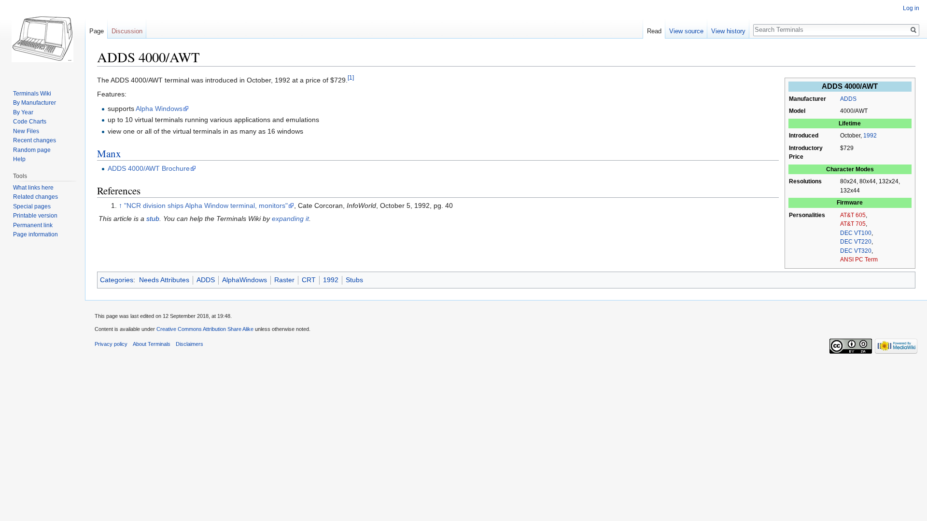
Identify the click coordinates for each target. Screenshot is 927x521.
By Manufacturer (34, 102)
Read (654, 31)
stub (152, 218)
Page (96, 31)
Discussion (127, 31)
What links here (33, 187)
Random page (32, 150)
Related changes (35, 196)
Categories (116, 280)
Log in (911, 8)
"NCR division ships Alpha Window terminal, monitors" (206, 205)
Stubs (354, 280)
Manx (109, 153)
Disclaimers (189, 344)
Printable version (35, 215)
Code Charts (29, 121)
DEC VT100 (855, 233)
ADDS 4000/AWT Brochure (149, 168)
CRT (309, 280)
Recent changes (34, 140)
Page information (35, 234)
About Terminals (151, 344)
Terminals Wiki (32, 93)
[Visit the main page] (42, 38)
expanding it (290, 218)
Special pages (32, 206)
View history (728, 31)
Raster (284, 280)
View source (686, 31)
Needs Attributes (164, 280)
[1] (351, 77)
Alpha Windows (159, 108)
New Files (26, 131)
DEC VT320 (855, 250)
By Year (23, 112)
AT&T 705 (853, 223)
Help (19, 159)
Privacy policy (111, 344)
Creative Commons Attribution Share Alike (204, 329)
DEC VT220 (855, 241)
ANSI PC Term (859, 259)
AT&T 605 (853, 215)
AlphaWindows (244, 280)
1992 (870, 135)
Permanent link (33, 225)
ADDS (848, 99)
